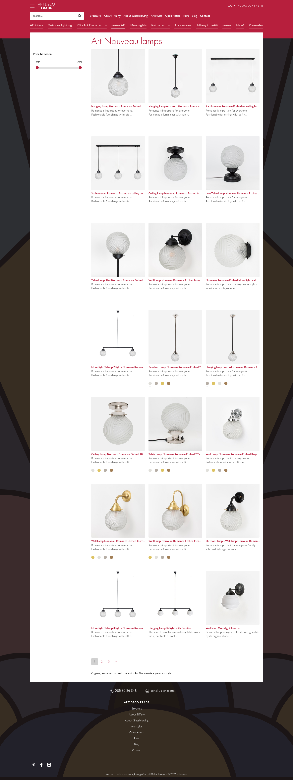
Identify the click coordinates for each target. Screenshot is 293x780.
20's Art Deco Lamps (92, 25)
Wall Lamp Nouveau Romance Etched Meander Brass (180, 541)
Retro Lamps (160, 25)
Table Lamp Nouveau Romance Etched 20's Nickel (178, 454)
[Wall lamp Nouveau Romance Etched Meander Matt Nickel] (162, 557)
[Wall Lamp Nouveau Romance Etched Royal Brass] (213, 470)
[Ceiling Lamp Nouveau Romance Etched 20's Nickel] (92, 470)
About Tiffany (112, 16)
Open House (172, 16)
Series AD (118, 25)
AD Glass (36, 25)
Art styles (156, 16)
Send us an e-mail (163, 690)
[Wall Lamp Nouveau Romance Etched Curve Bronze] (111, 557)
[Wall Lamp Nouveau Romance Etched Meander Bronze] (168, 557)
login (231, 5)
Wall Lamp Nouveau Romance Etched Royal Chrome (237, 454)
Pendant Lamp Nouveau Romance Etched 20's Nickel (180, 367)
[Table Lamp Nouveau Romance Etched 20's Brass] (162, 470)
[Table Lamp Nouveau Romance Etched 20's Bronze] (168, 470)
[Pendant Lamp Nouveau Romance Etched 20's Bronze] (168, 383)
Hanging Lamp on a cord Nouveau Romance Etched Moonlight (185, 106)
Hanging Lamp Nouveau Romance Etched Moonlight (122, 106)
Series (226, 25)
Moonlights (138, 25)
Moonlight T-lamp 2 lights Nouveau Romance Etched (123, 367)
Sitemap (182, 774)
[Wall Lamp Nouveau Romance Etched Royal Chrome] (207, 470)
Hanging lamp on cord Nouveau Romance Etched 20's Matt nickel (245, 367)
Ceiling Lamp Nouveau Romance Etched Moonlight (178, 193)
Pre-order (256, 25)
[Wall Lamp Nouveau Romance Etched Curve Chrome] (99, 557)
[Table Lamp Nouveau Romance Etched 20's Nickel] (150, 470)
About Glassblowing (136, 16)
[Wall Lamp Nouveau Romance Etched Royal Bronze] (225, 470)
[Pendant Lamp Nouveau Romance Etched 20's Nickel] (150, 383)
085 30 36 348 (126, 690)
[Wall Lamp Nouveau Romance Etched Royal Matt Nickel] (219, 470)
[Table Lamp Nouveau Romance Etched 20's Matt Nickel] (156, 470)
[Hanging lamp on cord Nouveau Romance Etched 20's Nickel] (219, 383)
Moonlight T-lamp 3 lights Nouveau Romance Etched (123, 628)
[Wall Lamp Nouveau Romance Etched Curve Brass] (92, 557)
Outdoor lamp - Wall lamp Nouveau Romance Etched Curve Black (245, 541)
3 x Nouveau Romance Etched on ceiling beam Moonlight (125, 193)
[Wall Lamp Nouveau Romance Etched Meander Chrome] (156, 557)
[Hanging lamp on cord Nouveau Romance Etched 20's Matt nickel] (207, 383)
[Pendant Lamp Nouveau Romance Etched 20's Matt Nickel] (156, 383)
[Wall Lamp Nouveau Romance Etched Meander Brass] (150, 557)
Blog (194, 16)
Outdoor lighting (60, 25)
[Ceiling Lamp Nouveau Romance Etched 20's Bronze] (111, 470)
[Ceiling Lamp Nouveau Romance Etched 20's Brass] (99, 470)
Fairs (186, 16)
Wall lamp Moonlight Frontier (223, 628)
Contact (205, 16)
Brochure (95, 16)
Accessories (182, 25)
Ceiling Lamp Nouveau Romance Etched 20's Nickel (121, 454)
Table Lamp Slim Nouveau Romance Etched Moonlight (123, 280)
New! (240, 25)
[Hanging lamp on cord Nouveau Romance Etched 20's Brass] (213, 383)
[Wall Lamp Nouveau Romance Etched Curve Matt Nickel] (105, 557)
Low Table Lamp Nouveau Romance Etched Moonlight (238, 193)
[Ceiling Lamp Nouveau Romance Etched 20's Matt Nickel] (105, 470)
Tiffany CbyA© (207, 25)
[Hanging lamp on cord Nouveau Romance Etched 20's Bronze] (225, 383)
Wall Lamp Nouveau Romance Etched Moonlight (177, 280)
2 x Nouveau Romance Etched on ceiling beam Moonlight (240, 106)
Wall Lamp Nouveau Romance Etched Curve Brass (121, 541)
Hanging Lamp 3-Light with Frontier (169, 628)
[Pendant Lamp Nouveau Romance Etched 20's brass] (162, 383)
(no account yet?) (250, 5)
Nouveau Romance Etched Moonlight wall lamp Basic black (241, 280)
